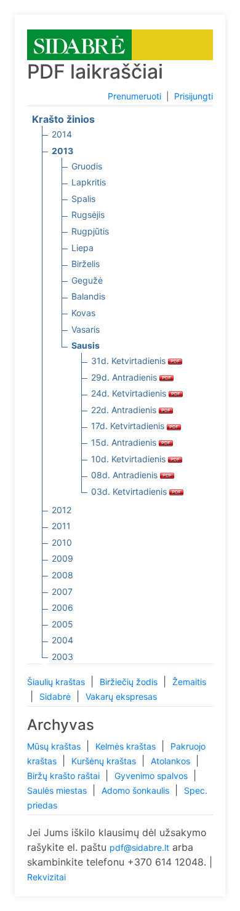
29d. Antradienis (125, 377)
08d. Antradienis (125, 475)
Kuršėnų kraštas (104, 761)
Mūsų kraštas (55, 746)
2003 (62, 656)
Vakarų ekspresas (121, 696)
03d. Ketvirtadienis (130, 491)
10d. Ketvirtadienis (129, 459)
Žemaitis (189, 681)
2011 (61, 526)
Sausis (85, 345)
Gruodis (86, 166)
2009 (62, 558)
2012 (61, 510)
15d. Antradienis (125, 442)
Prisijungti (193, 96)
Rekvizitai (46, 877)
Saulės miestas (58, 790)
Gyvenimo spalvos (152, 775)
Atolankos (172, 761)
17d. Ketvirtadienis (129, 426)
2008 (62, 575)
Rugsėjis (88, 214)
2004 (62, 640)
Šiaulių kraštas (57, 681)
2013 (62, 150)
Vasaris (85, 329)
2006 (62, 607)
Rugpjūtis (90, 231)
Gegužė (87, 280)
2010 (62, 542)
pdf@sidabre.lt (139, 847)
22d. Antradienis (125, 410)
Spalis (83, 198)
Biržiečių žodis (130, 681)
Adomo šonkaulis (137, 790)
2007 (62, 591)
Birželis (85, 263)
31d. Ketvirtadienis (129, 360)
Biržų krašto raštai (64, 775)
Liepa (82, 247)
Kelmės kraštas (126, 746)
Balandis (88, 296)
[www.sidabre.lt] (79, 44)
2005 (62, 624)
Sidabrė (56, 696)
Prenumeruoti (134, 96)
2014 (62, 134)
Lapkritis (88, 182)
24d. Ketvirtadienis (130, 393)
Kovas (83, 313)
